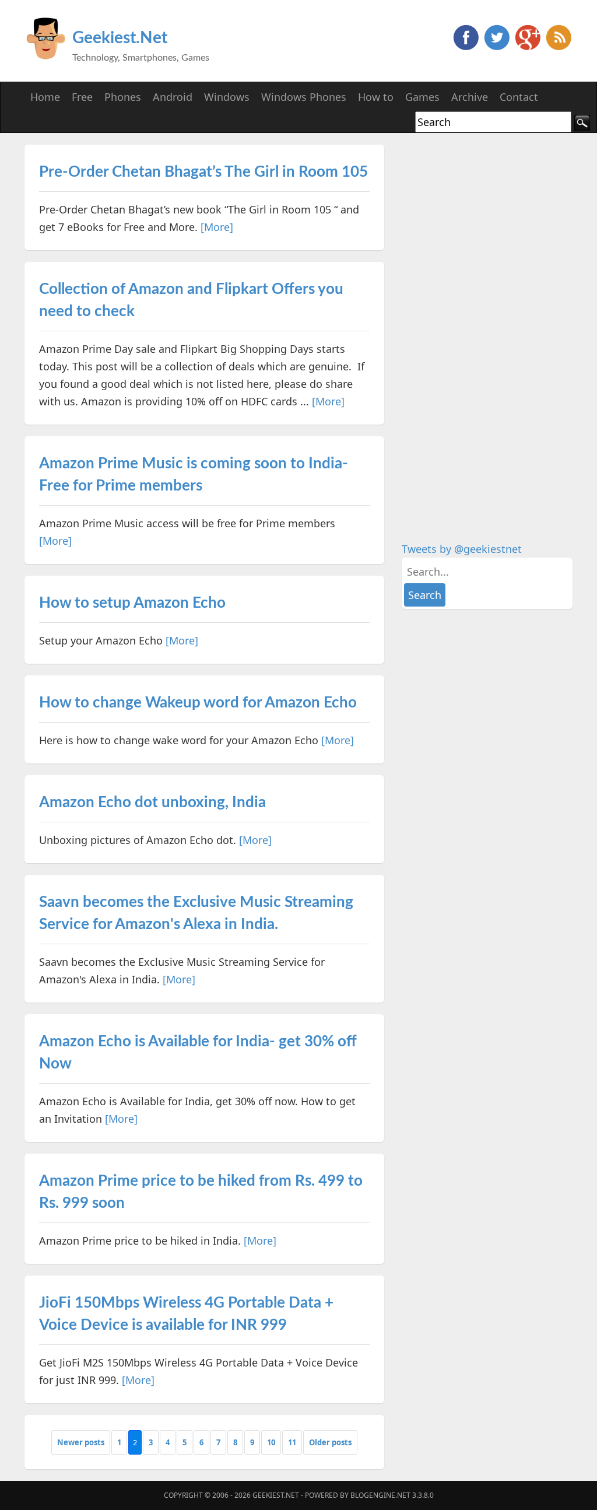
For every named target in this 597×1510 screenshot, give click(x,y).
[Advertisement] (489, 320)
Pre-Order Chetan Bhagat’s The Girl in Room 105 (203, 172)
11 (292, 1442)
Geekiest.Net (119, 38)
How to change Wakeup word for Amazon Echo (198, 702)
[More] (217, 227)
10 (271, 1442)
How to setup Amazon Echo (132, 603)
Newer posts (80, 1442)
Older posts (330, 1442)
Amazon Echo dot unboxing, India (152, 802)
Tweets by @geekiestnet (462, 549)
